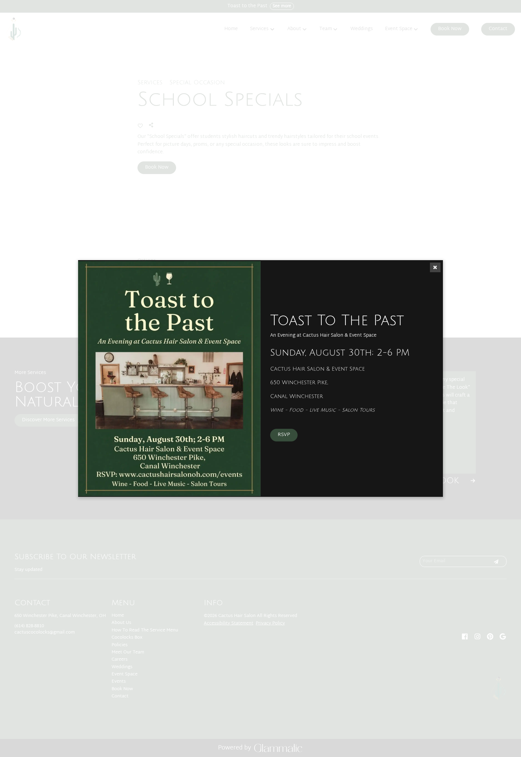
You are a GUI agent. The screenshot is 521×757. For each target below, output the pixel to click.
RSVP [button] (284, 435)
